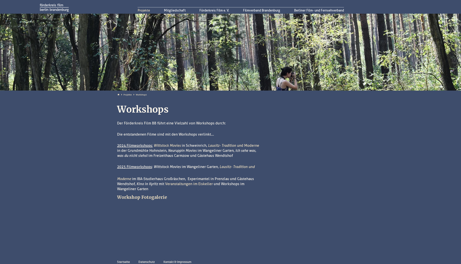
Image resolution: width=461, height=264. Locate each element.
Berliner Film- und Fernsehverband (319, 10)
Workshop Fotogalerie (142, 197)
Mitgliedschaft (175, 10)
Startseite (123, 262)
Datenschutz (146, 262)
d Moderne (233, 145)
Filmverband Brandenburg (261, 10)
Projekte (144, 10)
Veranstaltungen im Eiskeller (189, 184)
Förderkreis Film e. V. (214, 10)
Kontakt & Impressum (177, 262)
